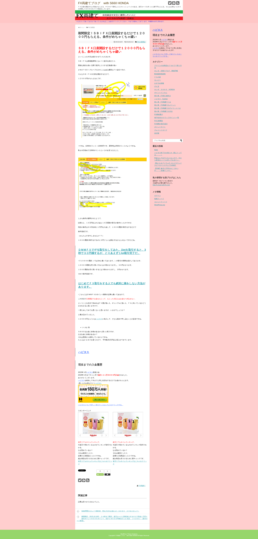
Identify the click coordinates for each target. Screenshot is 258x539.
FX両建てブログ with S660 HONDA (103, 3)
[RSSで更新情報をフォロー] (177, 4)
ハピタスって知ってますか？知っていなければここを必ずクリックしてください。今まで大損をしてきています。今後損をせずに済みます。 (120, 21)
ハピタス (99, 319)
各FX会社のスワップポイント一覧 (166, 117)
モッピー (157, 80)
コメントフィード (160, 202)
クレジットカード (160, 130)
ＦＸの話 (157, 77)
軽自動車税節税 (160, 74)
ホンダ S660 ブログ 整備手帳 (166, 71)
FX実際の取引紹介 (161, 124)
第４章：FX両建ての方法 (163, 111)
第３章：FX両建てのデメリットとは (167, 108)
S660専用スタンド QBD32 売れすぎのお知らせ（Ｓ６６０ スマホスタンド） (110, 511)
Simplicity (135, 534)
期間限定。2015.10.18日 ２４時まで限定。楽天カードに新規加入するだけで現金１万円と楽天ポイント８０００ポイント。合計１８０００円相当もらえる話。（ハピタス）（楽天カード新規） (112, 519)
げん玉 (156, 86)
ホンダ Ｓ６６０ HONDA (164, 89)
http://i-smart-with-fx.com (161, 185)
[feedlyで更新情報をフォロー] (173, 4)
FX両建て (142, 486)
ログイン (157, 195)
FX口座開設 (141, 42)
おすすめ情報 (159, 83)
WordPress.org (159, 205)
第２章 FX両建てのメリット (165, 105)
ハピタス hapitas (161, 99)
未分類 (156, 133)
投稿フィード (159, 199)
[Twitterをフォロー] (170, 4)
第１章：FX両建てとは (162, 102)
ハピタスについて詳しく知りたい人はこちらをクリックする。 (100, 405)
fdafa (156, 150)
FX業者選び (158, 114)
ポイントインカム (160, 93)
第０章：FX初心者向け (162, 96)
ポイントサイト (160, 127)
